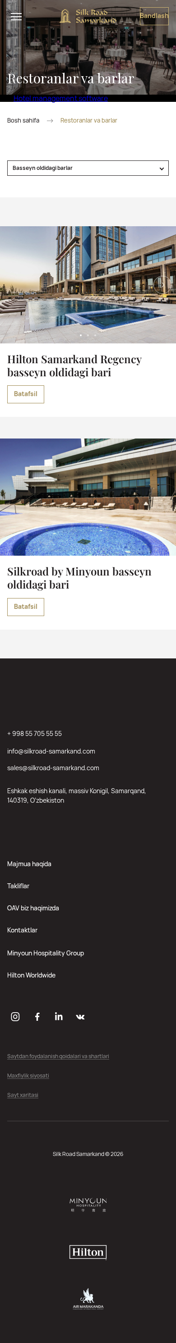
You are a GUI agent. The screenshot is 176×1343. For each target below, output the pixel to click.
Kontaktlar (22, 930)
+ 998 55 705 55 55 (34, 733)
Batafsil (25, 393)
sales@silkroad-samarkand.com (53, 767)
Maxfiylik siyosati (28, 1076)
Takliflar (18, 886)
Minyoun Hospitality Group (45, 953)
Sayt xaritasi (22, 1095)
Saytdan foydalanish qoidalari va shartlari (58, 1057)
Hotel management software (61, 98)
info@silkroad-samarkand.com (51, 751)
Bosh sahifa (23, 120)
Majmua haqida (29, 863)
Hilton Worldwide (31, 975)
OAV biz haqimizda (33, 908)
